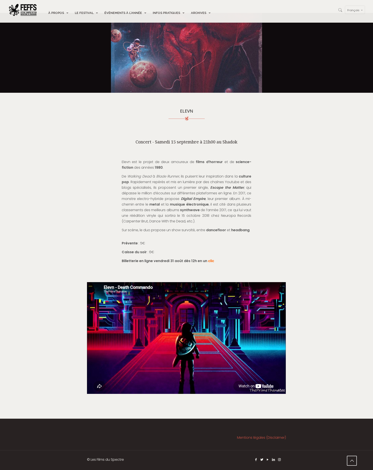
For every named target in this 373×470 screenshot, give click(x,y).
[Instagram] (279, 459)
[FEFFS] (23, 9)
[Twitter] (262, 459)
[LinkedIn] (273, 459)
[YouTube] (268, 459)
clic (211, 260)
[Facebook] (256, 459)
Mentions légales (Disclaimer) (261, 437)
